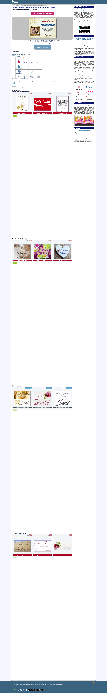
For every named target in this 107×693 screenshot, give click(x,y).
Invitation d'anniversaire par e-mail (24, 684)
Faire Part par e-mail (34, 684)
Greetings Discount (17, 690)
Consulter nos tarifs (32, 78)
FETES (71, 1)
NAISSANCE (55, 1)
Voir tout (15, 115)
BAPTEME (61, 1)
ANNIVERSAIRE (44, 1)
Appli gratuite (52, 684)
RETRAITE (67, 1)
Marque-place (41, 684)
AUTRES (75, 1)
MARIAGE (50, 1)
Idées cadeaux (47, 684)
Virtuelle (83, 1)
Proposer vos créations (59, 684)
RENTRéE (37, 1)
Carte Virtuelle (15, 684)
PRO (79, 1)
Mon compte (89, 1)
